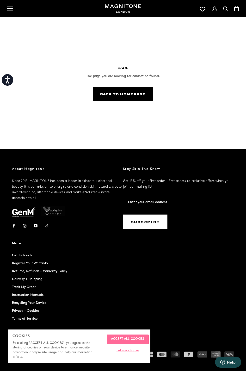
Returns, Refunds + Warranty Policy (39, 271)
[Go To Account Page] (214, 8)
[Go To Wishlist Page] (202, 8)
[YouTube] (35, 225)
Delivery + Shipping (27, 279)
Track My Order (24, 286)
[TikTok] (47, 225)
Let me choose (128, 350)
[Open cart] (236, 8)
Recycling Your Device (29, 302)
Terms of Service (25, 318)
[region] (79, 346)
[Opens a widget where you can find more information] (228, 363)
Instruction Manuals (27, 294)
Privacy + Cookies (25, 310)
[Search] (225, 8)
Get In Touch (22, 255)
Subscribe (145, 222)
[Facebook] (13, 225)
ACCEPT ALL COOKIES (127, 339)
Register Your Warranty (30, 263)
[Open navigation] (10, 8)
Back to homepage (123, 94)
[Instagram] (24, 225)
